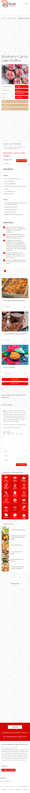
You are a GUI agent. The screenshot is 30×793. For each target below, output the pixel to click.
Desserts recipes (11, 18)
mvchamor (6, 105)
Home (3, 18)
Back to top (14, 383)
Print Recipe (21, 160)
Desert (5, 101)
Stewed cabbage (9, 367)
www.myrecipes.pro (5, 781)
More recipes (15, 379)
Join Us (15, 727)
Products (11, 789)
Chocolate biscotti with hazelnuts (14, 334)
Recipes (4, 789)
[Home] (10, 3)
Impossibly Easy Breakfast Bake (14, 300)
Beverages (18, 789)
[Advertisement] (15, 37)
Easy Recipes (20, 93)
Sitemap (25, 789)
